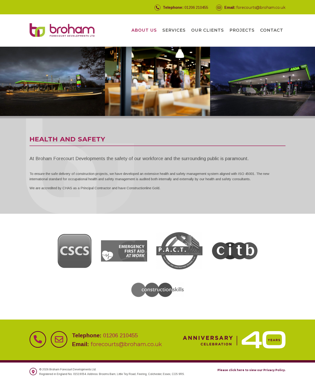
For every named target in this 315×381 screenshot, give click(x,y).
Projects (242, 30)
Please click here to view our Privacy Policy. (251, 370)
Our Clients (207, 30)
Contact (271, 30)
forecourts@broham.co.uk (260, 7)
